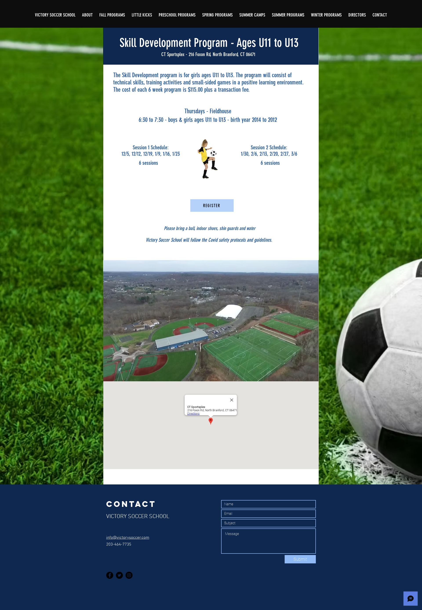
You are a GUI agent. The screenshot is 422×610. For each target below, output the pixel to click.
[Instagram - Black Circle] (129, 575)
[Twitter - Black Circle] (119, 575)
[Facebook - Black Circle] (109, 575)
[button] (217, 15)
